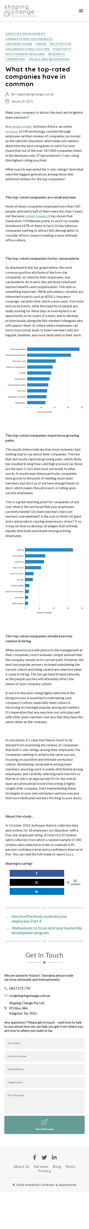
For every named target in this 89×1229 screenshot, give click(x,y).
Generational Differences (28, 39)
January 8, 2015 (22, 101)
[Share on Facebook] (37, 873)
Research (56, 54)
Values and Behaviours (49, 59)
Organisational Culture (27, 49)
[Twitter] (44, 1157)
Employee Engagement (25, 34)
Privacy (44, 1171)
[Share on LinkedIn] (37, 891)
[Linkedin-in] (54, 1157)
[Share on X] (37, 882)
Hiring (41, 44)
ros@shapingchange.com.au (34, 94)
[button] (81, 10)
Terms (70, 1166)
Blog (57, 1166)
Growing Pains (18, 44)
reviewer (11, 131)
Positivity (62, 49)
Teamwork (15, 59)
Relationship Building (25, 54)
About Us (22, 1166)
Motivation (60, 44)
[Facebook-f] (34, 1157)
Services (41, 1166)
